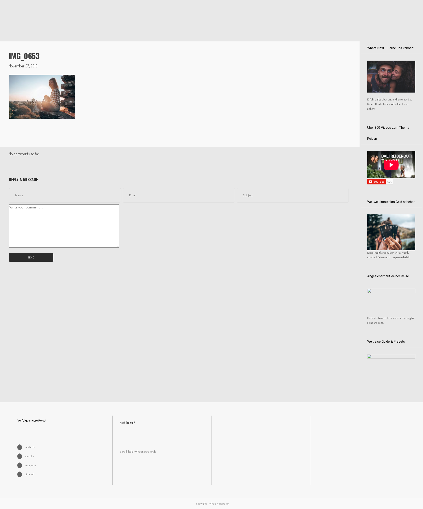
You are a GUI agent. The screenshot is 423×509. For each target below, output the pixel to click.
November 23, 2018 (23, 65)
